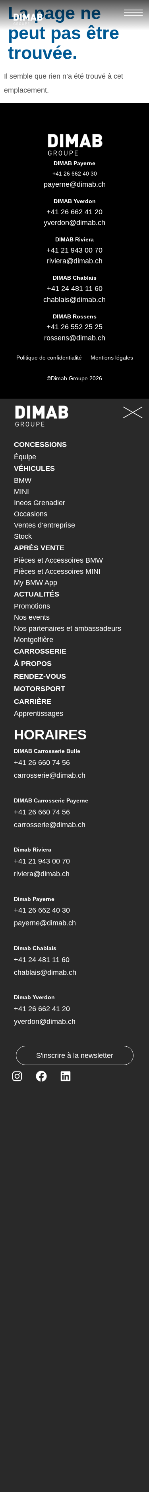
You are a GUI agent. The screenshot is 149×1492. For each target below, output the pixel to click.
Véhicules (34, 468)
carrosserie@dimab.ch (49, 775)
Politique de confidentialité (49, 357)
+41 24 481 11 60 (75, 288)
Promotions (32, 606)
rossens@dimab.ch (74, 338)
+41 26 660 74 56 (42, 763)
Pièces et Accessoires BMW (58, 560)
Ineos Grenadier (39, 503)
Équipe (25, 457)
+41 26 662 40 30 (42, 910)
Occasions (30, 514)
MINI (21, 492)
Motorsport (39, 689)
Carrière (32, 701)
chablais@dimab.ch (74, 300)
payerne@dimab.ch (75, 184)
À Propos (33, 664)
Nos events (32, 617)
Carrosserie (40, 651)
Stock (23, 536)
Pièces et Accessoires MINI (57, 571)
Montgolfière (33, 640)
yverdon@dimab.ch (74, 223)
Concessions (40, 445)
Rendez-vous (40, 676)
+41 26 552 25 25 (74, 327)
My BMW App (35, 583)
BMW (22, 480)
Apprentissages (38, 713)
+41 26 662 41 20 (74, 212)
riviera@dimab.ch (75, 261)
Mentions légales (112, 357)
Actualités (36, 594)
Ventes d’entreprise (44, 525)
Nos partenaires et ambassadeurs (67, 628)
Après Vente (39, 548)
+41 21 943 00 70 (74, 250)
